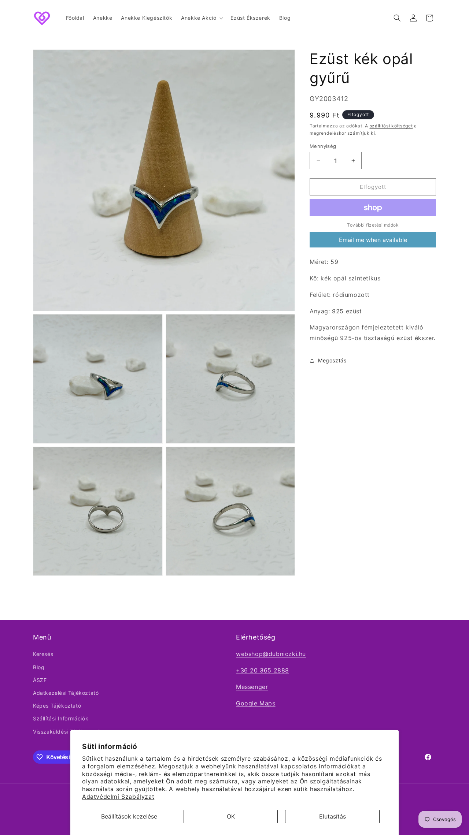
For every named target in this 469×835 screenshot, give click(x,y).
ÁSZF (40, 680)
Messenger (252, 686)
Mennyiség (323, 146)
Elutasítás (332, 816)
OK (231, 816)
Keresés (43, 654)
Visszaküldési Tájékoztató (66, 731)
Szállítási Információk (60, 718)
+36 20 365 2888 (262, 670)
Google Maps (256, 703)
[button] (201, 18)
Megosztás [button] (332, 361)
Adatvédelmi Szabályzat (118, 796)
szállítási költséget (391, 125)
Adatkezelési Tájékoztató (66, 693)
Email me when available (373, 240)
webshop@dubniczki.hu (271, 653)
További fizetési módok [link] (373, 225)
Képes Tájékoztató (57, 705)
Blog (38, 667)
